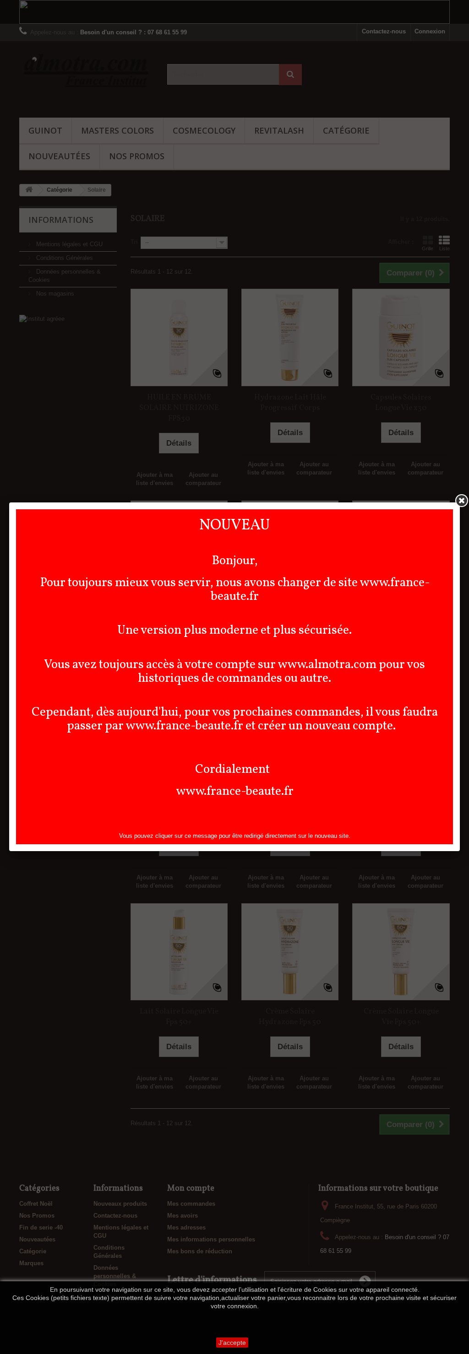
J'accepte (232, 1342)
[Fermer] (461, 500)
